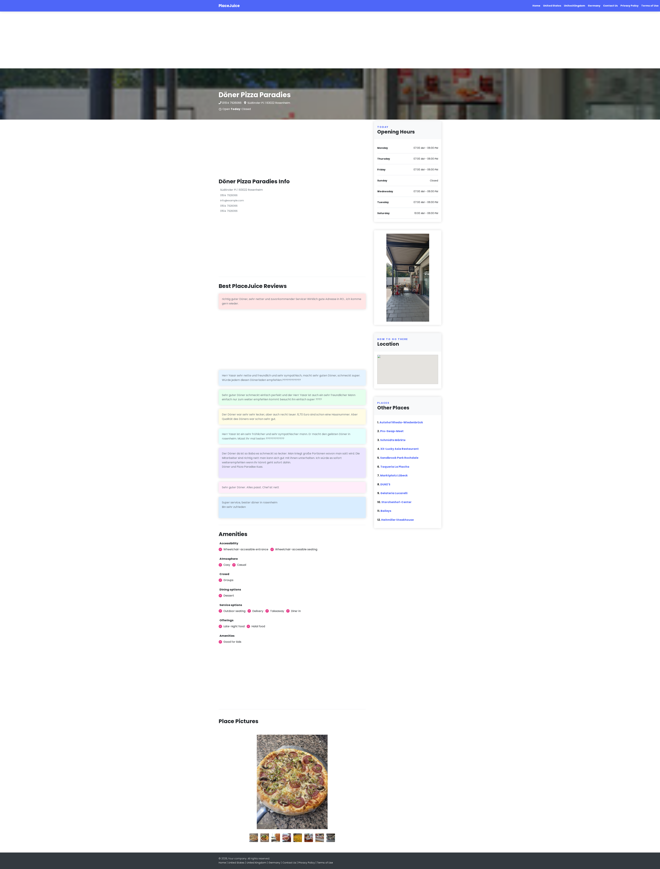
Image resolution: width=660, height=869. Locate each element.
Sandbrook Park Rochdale (399, 458)
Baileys (386, 511)
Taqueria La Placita (394, 467)
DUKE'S (385, 484)
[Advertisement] (103, 40)
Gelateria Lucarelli (394, 493)
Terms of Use (650, 5)
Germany (594, 5)
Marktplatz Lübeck (394, 475)
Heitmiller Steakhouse (397, 520)
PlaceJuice (229, 5)
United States (552, 5)
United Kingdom (574, 5)
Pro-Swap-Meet (392, 431)
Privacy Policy (629, 5)
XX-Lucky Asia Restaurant (399, 449)
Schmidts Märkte (392, 440)
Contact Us (610, 5)
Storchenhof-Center (396, 502)
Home (536, 5)
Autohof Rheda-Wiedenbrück (401, 422)
